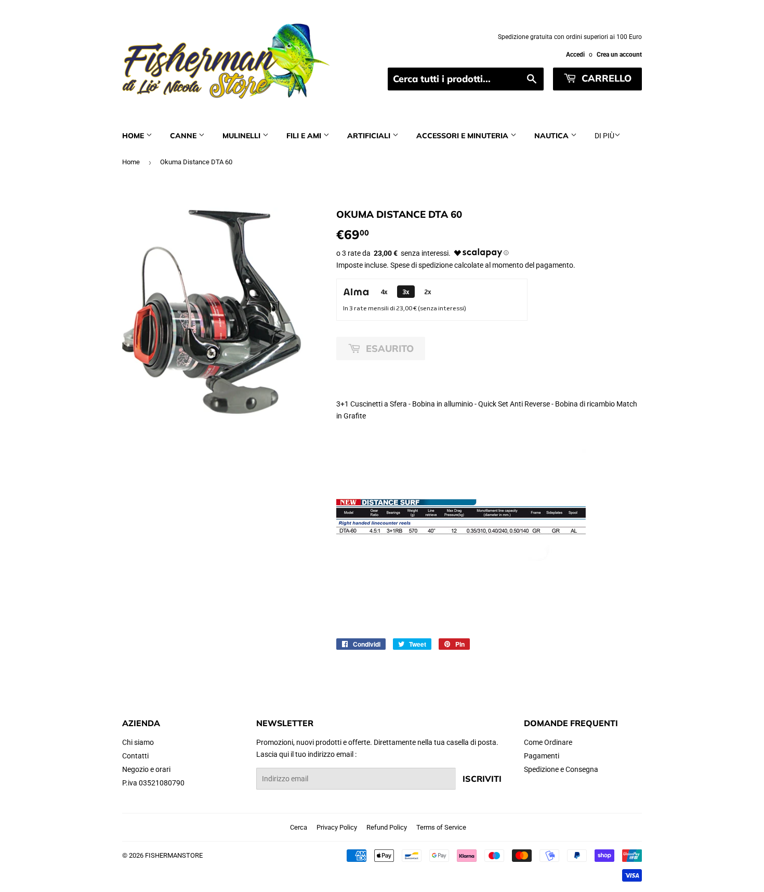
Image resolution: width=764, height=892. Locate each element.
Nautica (552, 135)
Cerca (298, 827)
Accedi (575, 54)
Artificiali (369, 135)
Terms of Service (441, 827)
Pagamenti (541, 756)
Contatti (135, 756)
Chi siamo (138, 742)
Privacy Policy (337, 827)
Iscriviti (482, 778)
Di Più (604, 136)
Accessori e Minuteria (463, 135)
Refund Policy (386, 827)
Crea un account (619, 54)
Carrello (605, 78)
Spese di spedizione (421, 265)
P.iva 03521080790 (153, 783)
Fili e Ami (304, 135)
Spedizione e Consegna (561, 769)
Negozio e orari (146, 769)
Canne (184, 135)
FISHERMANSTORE (174, 855)
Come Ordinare (548, 742)
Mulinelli (242, 135)
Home (134, 135)
